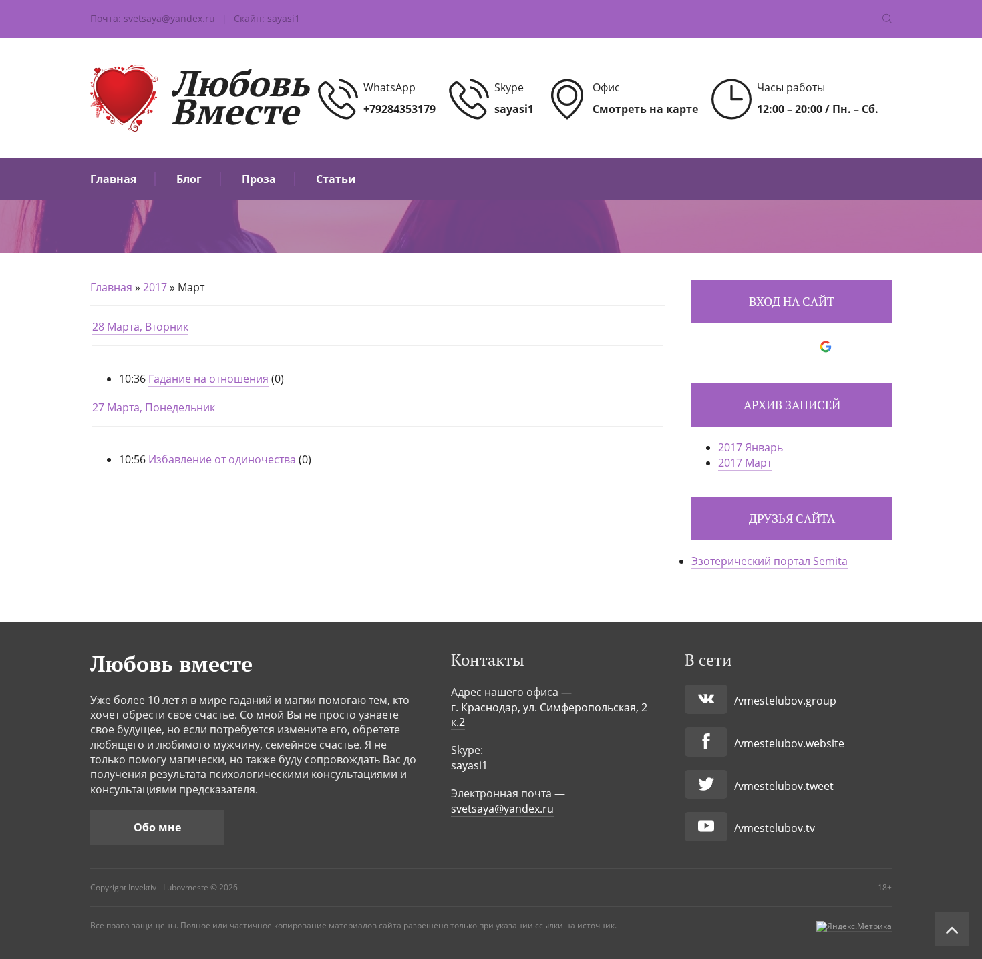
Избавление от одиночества (222, 459)
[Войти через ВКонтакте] (758, 347)
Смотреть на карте (645, 109)
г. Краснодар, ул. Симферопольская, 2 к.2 (549, 714)
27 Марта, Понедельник (153, 407)
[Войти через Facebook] (780, 347)
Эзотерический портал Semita (769, 561)
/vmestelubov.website (789, 743)
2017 (155, 287)
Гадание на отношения (208, 378)
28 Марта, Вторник (140, 326)
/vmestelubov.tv (774, 828)
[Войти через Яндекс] (803, 347)
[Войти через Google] (826, 347)
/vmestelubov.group (785, 700)
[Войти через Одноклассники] (848, 347)
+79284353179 (399, 109)
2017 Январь (750, 447)
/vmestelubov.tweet (784, 786)
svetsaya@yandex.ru (169, 18)
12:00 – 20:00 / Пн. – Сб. (817, 109)
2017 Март (745, 462)
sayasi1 (283, 18)
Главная (111, 287)
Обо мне (157, 827)
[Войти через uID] (735, 347)
